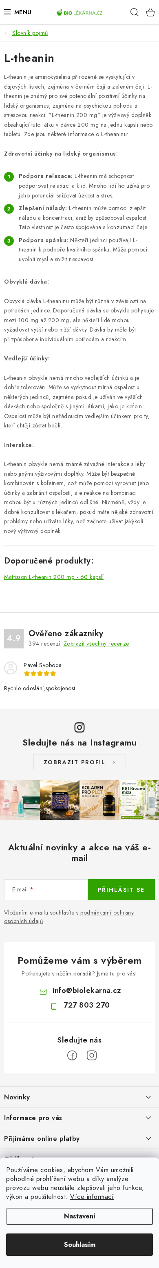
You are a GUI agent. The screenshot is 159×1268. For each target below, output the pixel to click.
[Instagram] (92, 1055)
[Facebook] (72, 1055)
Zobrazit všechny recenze (96, 643)
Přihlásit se (121, 890)
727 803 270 (87, 1005)
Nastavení (79, 1216)
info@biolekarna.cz (87, 990)
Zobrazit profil (75, 762)
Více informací (92, 1196)
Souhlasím (79, 1244)
